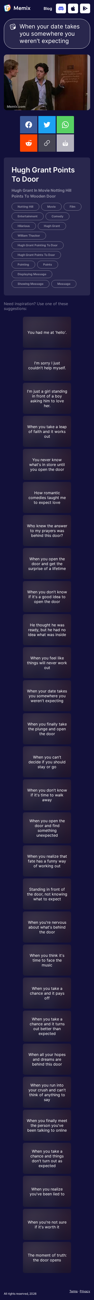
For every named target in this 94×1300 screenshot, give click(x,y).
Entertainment (28, 216)
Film (72, 206)
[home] (17, 8)
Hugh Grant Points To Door (36, 255)
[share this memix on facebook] (28, 124)
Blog (48, 8)
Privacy (85, 1291)
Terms (73, 1291)
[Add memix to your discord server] (61, 8)
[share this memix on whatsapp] (65, 124)
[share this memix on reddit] (28, 143)
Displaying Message (32, 274)
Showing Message (30, 284)
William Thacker (29, 235)
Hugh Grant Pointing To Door (38, 245)
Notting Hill (25, 206)
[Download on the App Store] (73, 8)
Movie (51, 206)
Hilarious (24, 226)
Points (47, 264)
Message (63, 284)
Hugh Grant (52, 226)
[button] (47, 143)
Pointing (23, 264)
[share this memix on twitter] (47, 124)
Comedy (57, 216)
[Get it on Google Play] (85, 8)
